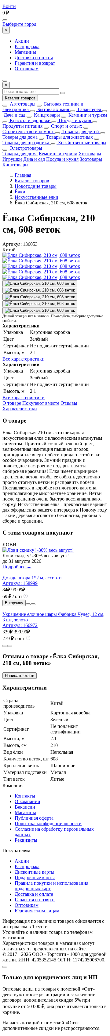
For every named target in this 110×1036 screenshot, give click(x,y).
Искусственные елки (36, 197)
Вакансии (25, 807)
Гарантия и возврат (35, 63)
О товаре (11, 403)
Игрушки (12, 159)
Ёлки (20, 191)
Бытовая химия (52, 109)
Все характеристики (23, 358)
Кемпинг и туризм (87, 115)
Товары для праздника (25, 142)
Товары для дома (20, 137)
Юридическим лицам (37, 910)
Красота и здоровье (29, 120)
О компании (27, 801)
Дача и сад (13, 115)
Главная (23, 175)
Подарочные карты (35, 877)
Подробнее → (16, 566)
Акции (22, 41)
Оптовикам (26, 68)
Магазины (25, 52)
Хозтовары (90, 153)
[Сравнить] (28, 604)
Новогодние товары (36, 186)
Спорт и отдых (66, 126)
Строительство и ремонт (28, 131)
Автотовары (22, 103)
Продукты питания (22, 126)
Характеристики (19, 408)
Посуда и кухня (74, 120)
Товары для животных (69, 137)
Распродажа (27, 46)
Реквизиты (26, 840)
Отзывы (69, 403)
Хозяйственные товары (81, 142)
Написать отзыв (19, 675)
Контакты (25, 795)
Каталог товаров (20, 98)
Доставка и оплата (34, 57)
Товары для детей (80, 131)
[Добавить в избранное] (33, 604)
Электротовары (25, 148)
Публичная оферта (34, 818)
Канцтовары (46, 115)
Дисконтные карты (34, 872)
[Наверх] (4, 967)
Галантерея (88, 109)
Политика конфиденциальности (48, 823)
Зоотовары (91, 159)
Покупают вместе (40, 403)
